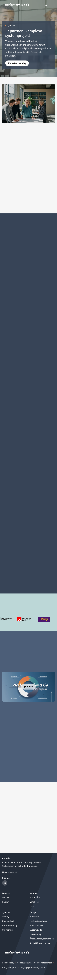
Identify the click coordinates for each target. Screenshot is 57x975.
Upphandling (8, 921)
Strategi (6, 916)
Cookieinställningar (43, 962)
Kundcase (34, 916)
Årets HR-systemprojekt (41, 943)
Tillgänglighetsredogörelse (32, 967)
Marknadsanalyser (38, 921)
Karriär (5, 901)
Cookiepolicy (8, 962)
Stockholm (35, 897)
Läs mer (9, 320)
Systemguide (36, 929)
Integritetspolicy (9, 967)
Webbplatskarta (24, 962)
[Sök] (46, 5)
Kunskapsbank (36, 925)
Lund (32, 906)
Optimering (7, 929)
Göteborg (34, 901)
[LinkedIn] (4, 883)
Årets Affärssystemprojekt (42, 938)
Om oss (5, 897)
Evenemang (35, 934)
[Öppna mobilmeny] (52, 5)
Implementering (9, 925)
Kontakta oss (11, 812)
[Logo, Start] (15, 5)
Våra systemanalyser (15, 845)
